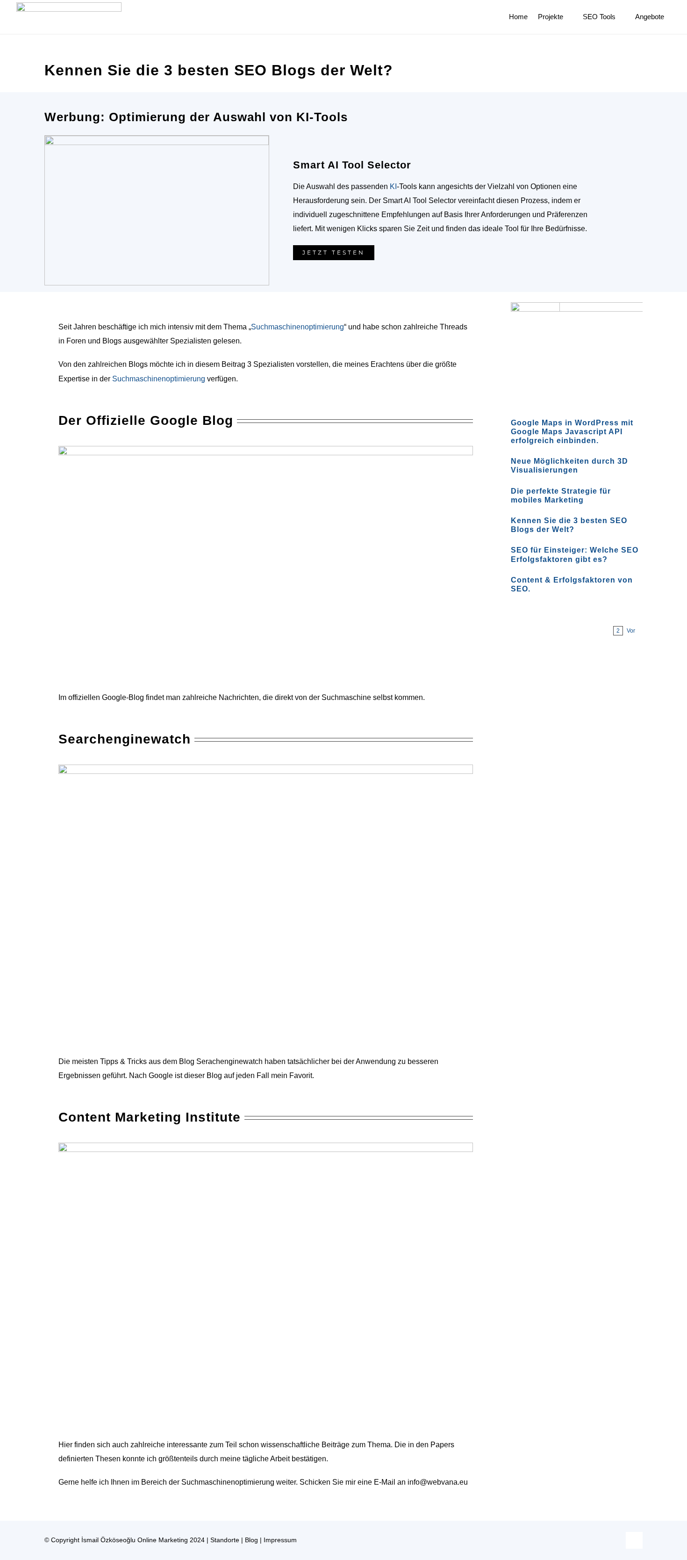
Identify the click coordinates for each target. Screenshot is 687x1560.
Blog (251, 1540)
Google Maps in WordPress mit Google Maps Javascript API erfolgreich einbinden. (572, 432)
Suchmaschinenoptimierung (297, 327)
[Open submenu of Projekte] (567, 16)
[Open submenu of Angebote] (668, 16)
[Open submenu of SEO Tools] (620, 16)
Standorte (224, 1540)
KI (393, 186)
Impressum (280, 1540)
